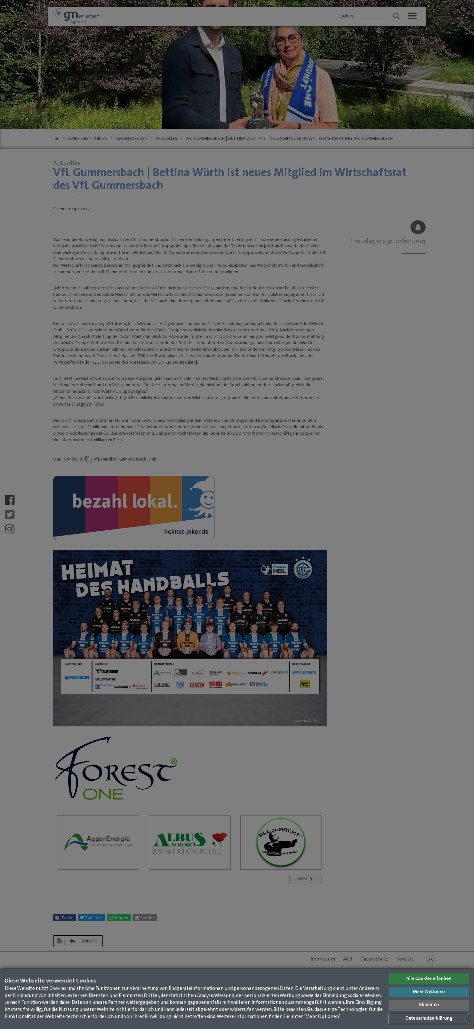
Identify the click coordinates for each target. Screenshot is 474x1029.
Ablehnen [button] (429, 1005)
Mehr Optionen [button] (429, 992)
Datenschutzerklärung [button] (428, 1018)
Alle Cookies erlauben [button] (429, 978)
